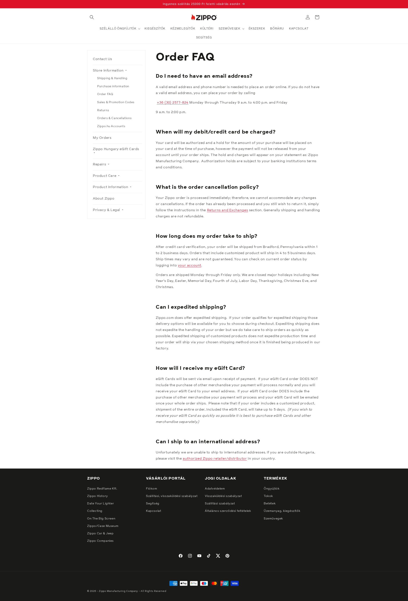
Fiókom (151, 488)
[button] (91, 17)
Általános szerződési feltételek (228, 511)
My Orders (102, 137)
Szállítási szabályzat (220, 503)
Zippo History (97, 496)
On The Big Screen (101, 518)
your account (189, 265)
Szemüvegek (273, 518)
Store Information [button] (109, 70)
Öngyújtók (271, 488)
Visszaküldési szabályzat (223, 496)
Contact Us (102, 59)
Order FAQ (105, 94)
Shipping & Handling (112, 78)
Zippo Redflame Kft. (102, 488)
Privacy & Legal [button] (107, 210)
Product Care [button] (105, 175)
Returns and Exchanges (227, 210)
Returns (103, 110)
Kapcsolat (153, 511)
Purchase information (113, 86)
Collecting (94, 511)
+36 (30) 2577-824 (172, 102)
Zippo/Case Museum (102, 525)
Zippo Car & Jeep (100, 533)
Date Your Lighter (100, 503)
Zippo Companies (100, 540)
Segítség (152, 503)
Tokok (268, 496)
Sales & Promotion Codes (116, 102)
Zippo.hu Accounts (111, 126)
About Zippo (104, 198)
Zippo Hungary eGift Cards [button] (116, 149)
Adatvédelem (215, 488)
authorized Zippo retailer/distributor (215, 458)
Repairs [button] (100, 164)
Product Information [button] (111, 187)
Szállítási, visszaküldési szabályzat (172, 496)
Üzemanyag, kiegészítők (282, 511)
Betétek (270, 503)
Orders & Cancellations (114, 118)
